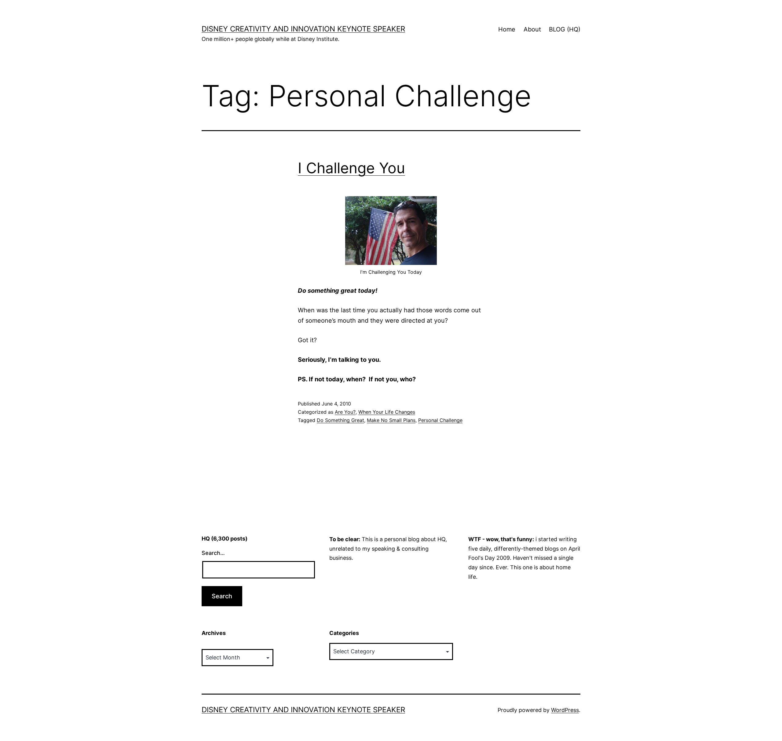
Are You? (345, 412)
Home (506, 29)
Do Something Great (340, 420)
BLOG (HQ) (564, 29)
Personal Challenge (440, 420)
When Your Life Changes (386, 412)
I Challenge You (351, 168)
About (532, 29)
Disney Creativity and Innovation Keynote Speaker (303, 28)
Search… (213, 553)
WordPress (565, 710)
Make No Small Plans (391, 420)
